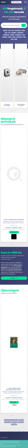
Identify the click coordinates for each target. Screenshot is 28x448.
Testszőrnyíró (8, 422)
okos (24, 37)
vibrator (5, 30)
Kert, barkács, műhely (20, 229)
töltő (16, 39)
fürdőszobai (18, 34)
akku (12, 39)
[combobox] (11, 25)
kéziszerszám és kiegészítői (9, 229)
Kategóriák (16, 2)
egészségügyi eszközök (21, 105)
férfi (10, 30)
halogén (12, 34)
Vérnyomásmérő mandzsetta (11, 419)
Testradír (14, 422)
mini (13, 30)
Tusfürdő (21, 419)
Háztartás (4, 437)
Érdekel (14, 278)
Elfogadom (24, 441)
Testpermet (20, 422)
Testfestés (14, 424)
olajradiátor (20, 32)
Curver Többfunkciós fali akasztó (14, 219)
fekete (9, 37)
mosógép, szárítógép (7, 105)
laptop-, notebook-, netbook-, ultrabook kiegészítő (13, 399)
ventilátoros (6, 34)
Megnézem (14, 232)
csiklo (23, 30)
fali (9, 32)
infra (6, 32)
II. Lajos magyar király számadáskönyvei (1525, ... (14, 388)
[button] (11, 110)
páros (14, 37)
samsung (5, 37)
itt (16, 446)
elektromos (19, 37)
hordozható (18, 30)
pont (23, 34)
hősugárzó (13, 32)
